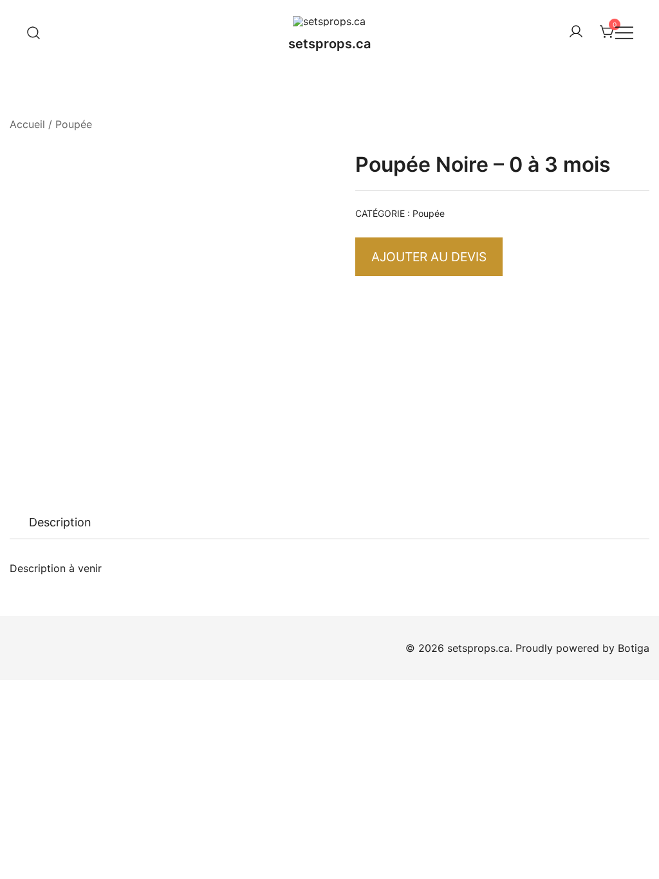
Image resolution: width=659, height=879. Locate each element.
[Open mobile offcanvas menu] (624, 32)
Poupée (73, 124)
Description (60, 522)
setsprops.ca (329, 43)
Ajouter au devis (429, 256)
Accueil (27, 124)
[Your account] (576, 32)
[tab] (60, 522)
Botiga (633, 648)
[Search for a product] (34, 32)
